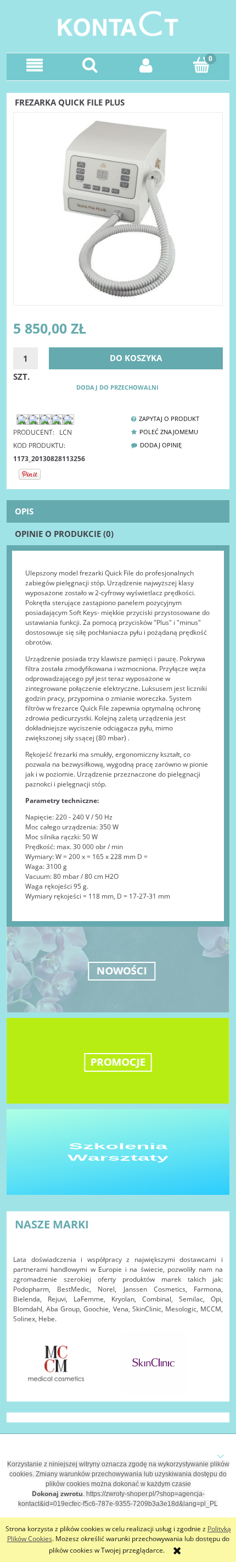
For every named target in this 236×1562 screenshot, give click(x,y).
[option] (56, 1363)
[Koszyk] (202, 64)
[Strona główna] (118, 22)
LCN (65, 432)
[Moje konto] (146, 65)
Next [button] (209, 1357)
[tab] (118, 511)
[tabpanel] (118, 734)
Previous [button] (27, 1357)
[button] (35, 65)
